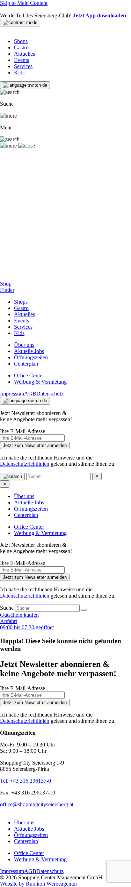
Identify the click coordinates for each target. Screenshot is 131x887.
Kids (19, 72)
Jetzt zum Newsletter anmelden (35, 445)
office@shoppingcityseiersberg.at (36, 804)
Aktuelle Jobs (29, 351)
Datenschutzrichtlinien (24, 464)
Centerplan (26, 364)
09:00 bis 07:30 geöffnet (27, 627)
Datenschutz (50, 394)
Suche (7, 608)
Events (21, 60)
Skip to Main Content (24, 3)
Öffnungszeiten (31, 357)
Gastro (21, 47)
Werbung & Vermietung (40, 382)
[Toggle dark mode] (20, 22)
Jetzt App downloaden (99, 15)
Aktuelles (24, 54)
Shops (21, 41)
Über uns (24, 345)
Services (23, 66)
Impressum (12, 394)
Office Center (29, 375)
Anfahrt (8, 621)
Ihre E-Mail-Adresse (22, 431)
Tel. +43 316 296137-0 (25, 781)
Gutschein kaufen (19, 615)
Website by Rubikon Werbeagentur (38, 884)
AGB (30, 394)
